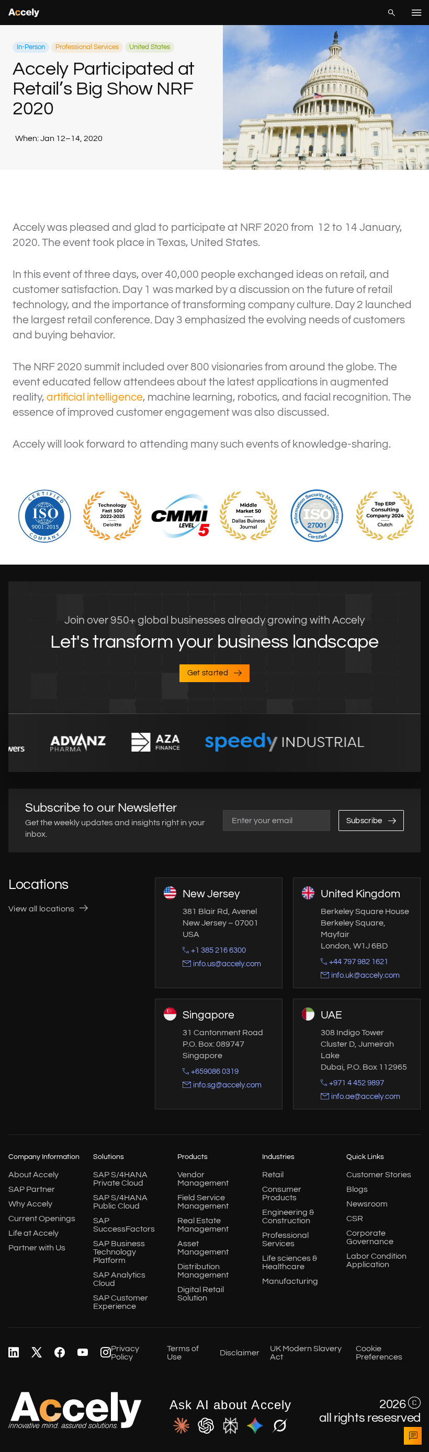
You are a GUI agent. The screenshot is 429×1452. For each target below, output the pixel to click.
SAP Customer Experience (120, 1302)
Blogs (357, 1189)
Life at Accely (33, 1233)
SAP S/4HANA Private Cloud (120, 1178)
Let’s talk (413, 1436)
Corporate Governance (369, 1237)
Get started (208, 673)
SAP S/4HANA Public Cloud (120, 1201)
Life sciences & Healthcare (289, 1262)
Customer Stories (378, 1174)
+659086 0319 (215, 1071)
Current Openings (41, 1218)
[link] (13, 1353)
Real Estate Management (203, 1224)
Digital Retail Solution (200, 1293)
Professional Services (285, 1239)
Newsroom (367, 1204)
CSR (354, 1218)
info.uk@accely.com (365, 975)
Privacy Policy (125, 1352)
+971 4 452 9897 (356, 1083)
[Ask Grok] (280, 1426)
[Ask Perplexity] (230, 1426)
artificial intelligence (95, 397)
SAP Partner (31, 1189)
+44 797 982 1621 (358, 962)
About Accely (33, 1174)
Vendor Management (203, 1178)
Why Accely (30, 1204)
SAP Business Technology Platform (119, 1251)
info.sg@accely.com (227, 1085)
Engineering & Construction (288, 1216)
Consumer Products (281, 1193)
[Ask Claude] (181, 1426)
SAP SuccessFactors (124, 1224)
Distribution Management (203, 1270)
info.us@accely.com (227, 964)
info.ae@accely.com (365, 1096)
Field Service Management (203, 1201)
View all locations (41, 909)
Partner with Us (36, 1248)
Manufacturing (290, 1281)
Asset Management (203, 1247)
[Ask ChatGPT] (206, 1426)
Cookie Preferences (379, 1352)
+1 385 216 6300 (218, 950)
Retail (273, 1174)
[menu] (416, 12)
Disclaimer (239, 1353)
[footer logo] (75, 1426)
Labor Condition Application (376, 1260)
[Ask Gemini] (255, 1426)
